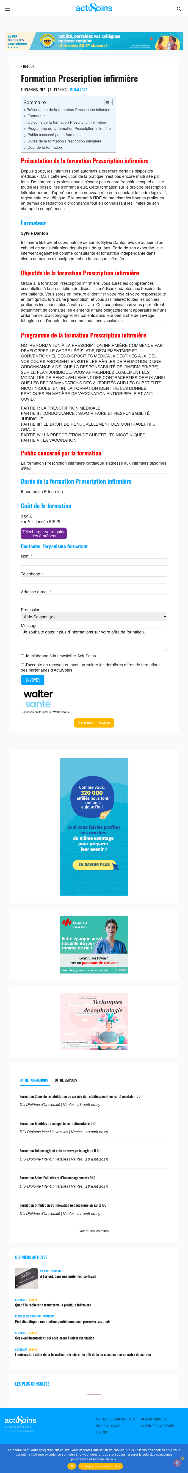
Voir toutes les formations (94, 723)
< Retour (28, 66)
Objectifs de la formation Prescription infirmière (67, 122)
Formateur (36, 115)
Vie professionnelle (52, 1271)
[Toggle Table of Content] (106, 102)
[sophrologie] (94, 1048)
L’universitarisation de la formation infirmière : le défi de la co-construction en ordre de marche (83, 1354)
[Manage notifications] (177, 1463)
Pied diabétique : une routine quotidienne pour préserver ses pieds (62, 1321)
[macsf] (94, 972)
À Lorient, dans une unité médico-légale (68, 1276)
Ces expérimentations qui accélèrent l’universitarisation (54, 1338)
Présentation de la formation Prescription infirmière (69, 109)
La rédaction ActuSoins (157, 1426)
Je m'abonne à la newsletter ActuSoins (60, 655)
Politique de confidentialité (115, 1419)
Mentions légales (108, 1426)
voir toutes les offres (94, 1230)
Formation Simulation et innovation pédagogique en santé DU (63, 1205)
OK (72, 1466)
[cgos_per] (94, 48)
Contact (101, 1432)
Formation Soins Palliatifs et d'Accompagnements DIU (57, 1177)
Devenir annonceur (155, 1419)
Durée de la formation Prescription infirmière (64, 141)
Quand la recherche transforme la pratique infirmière (53, 1305)
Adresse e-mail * (36, 591)
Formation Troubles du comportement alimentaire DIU (58, 1123)
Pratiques (49, 1316)
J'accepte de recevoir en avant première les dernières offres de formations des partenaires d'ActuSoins (90, 667)
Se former (21, 1300)
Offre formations (34, 1080)
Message (29, 625)
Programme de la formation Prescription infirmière (69, 128)
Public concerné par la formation (55, 134)
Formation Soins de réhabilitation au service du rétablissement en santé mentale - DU (80, 1096)
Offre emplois (66, 1080)
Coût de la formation (45, 147)
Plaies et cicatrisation (28, 1316)
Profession (30, 609)
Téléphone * (32, 574)
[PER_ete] (94, 894)
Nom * (26, 556)
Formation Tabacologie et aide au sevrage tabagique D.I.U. (60, 1150)
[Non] (182, 1458)
